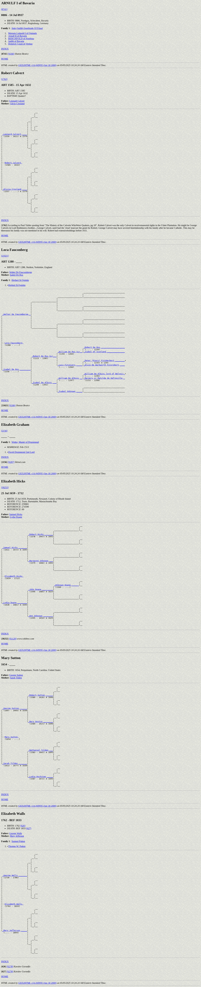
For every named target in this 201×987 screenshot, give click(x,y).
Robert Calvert (13, 163)
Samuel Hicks (15, 514)
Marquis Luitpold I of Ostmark (22, 33)
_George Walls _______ (14, 875)
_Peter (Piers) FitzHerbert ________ (104, 360)
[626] (22, 825)
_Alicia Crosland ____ (14, 189)
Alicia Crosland (17, 103)
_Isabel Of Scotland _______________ (104, 352)
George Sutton (16, 675)
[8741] (4, 9)
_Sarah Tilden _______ (14, 763)
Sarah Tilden (16, 677)
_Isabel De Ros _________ (16, 369)
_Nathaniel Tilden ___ (40, 750)
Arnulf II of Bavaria (17, 36)
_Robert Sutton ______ (40, 695)
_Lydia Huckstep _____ (40, 776)
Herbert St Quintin (20, 280)
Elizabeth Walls (14, 904)
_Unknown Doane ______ (66, 585)
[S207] (11, 462)
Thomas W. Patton (16, 846)
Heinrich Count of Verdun (20, 44)
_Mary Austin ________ (40, 721)
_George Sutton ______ (14, 708)
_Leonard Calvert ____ (14, 134)
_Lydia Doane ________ (14, 602)
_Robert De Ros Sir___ (44, 356)
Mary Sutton (12, 737)
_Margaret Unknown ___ (40, 561)
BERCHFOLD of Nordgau (21, 38)
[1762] (4, 79)
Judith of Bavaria (16, 41)
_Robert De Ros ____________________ (104, 347)
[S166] (11, 54)
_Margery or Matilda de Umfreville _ (104, 378)
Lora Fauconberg (14, 343)
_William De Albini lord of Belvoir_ (104, 374)
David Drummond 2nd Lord (21, 452)
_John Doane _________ (40, 589)
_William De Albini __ (70, 378)
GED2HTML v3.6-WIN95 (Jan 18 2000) (37, 65)
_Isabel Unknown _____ (70, 391)
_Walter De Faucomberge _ (16, 314)
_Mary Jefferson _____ (14, 930)
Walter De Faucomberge (20, 272)
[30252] (5, 487)
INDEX (5, 49)
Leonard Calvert (16, 101)
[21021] (5, 256)
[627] (28, 828)
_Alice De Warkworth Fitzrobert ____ (104, 365)
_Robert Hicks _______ (40, 534)
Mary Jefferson (17, 836)
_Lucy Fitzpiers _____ (70, 365)
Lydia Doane (16, 517)
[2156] (4, 431)
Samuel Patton (18, 841)
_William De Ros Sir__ (70, 352)
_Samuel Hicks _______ (14, 547)
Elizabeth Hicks (14, 576)
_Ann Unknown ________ (40, 616)
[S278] (10, 966)
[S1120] (12, 638)
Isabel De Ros (16, 275)
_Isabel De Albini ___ (44, 382)
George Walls (15, 833)
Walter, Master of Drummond (25, 442)
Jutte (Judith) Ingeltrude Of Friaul (27, 28)
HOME (4, 59)
